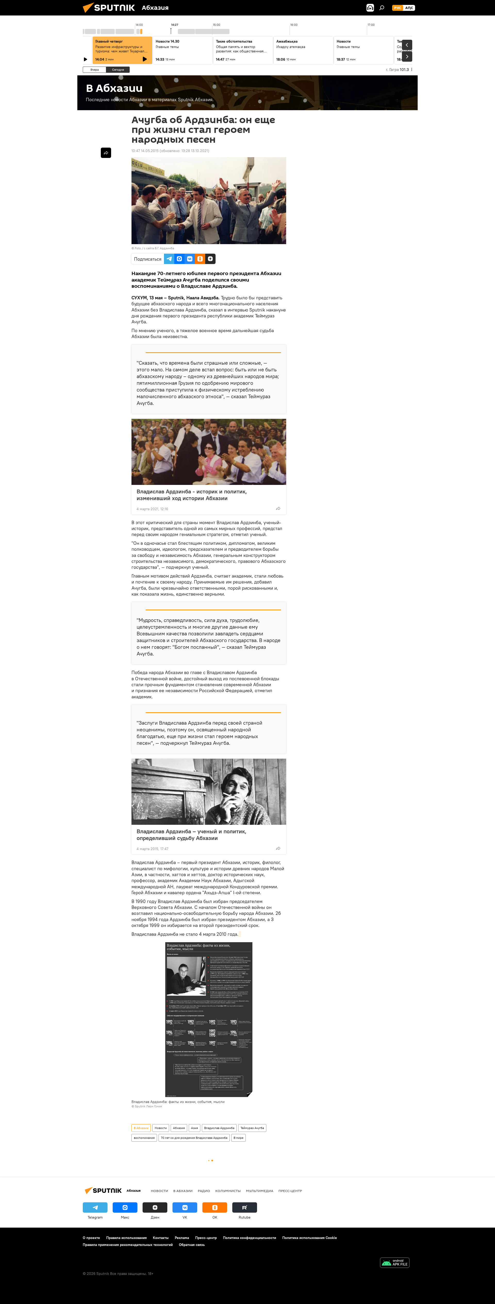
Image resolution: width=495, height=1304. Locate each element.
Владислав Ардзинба (219, 1128)
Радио (204, 1190)
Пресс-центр (290, 1190)
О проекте (91, 1237)
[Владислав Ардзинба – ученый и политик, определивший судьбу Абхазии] (208, 792)
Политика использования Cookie (309, 1237)
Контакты (161, 1237)
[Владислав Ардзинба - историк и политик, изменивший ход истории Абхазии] (208, 452)
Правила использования (126, 1237)
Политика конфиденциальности (249, 1237)
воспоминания (144, 1138)
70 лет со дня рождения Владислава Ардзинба (194, 1138)
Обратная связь (192, 1244)
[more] (278, 508)
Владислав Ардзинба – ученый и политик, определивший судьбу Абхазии (191, 834)
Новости (161, 1128)
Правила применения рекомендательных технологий (128, 1244)
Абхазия (179, 1128)
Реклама (182, 1237)
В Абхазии (141, 1128)
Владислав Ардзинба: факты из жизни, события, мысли (178, 1101)
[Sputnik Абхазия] (111, 14)
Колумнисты (228, 1190)
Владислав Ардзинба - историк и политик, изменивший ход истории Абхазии (192, 494)
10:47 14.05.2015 (145, 150)
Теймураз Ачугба (252, 1128)
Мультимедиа (259, 1190)
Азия (194, 1128)
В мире (238, 1138)
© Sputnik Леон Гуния (146, 1106)
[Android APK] (394, 1263)
